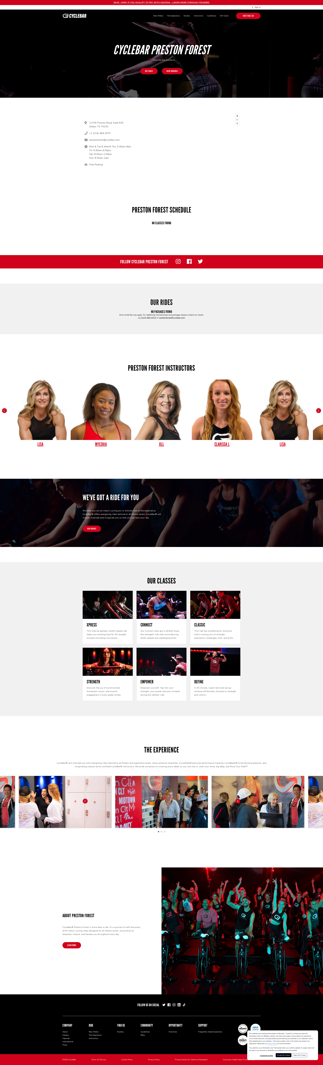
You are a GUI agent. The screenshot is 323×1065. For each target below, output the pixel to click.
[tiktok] (184, 1004)
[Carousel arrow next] (318, 410)
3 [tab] (164, 831)
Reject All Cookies (299, 1055)
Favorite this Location (164, 60)
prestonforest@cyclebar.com (172, 317)
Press (64, 1045)
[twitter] (200, 263)
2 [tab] (161, 831)
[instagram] (178, 263)
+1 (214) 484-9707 (147, 317)
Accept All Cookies (283, 1055)
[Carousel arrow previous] (4, 410)
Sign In (258, 7)
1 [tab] (158, 831)
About (65, 1032)
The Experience (173, 16)
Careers (65, 1035)
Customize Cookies (266, 1056)
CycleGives (211, 16)
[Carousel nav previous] (85, 801)
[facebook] (189, 263)
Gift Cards (224, 16)
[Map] (195, 144)
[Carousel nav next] (237, 801)
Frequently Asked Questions (210, 1032)
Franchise (173, 1032)
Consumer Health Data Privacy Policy (239, 1059)
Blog (142, 1035)
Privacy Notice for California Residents (191, 1059)
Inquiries (66, 1038)
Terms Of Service (98, 1059)
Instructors (198, 16)
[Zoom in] (237, 116)
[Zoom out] (237, 120)
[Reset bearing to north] (237, 123)
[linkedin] (179, 1004)
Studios (187, 16)
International (67, 1041)
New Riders (158, 16)
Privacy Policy (272, 1044)
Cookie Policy (127, 1059)
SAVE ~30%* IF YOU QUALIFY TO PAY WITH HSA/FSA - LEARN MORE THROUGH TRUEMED (161, 2)
